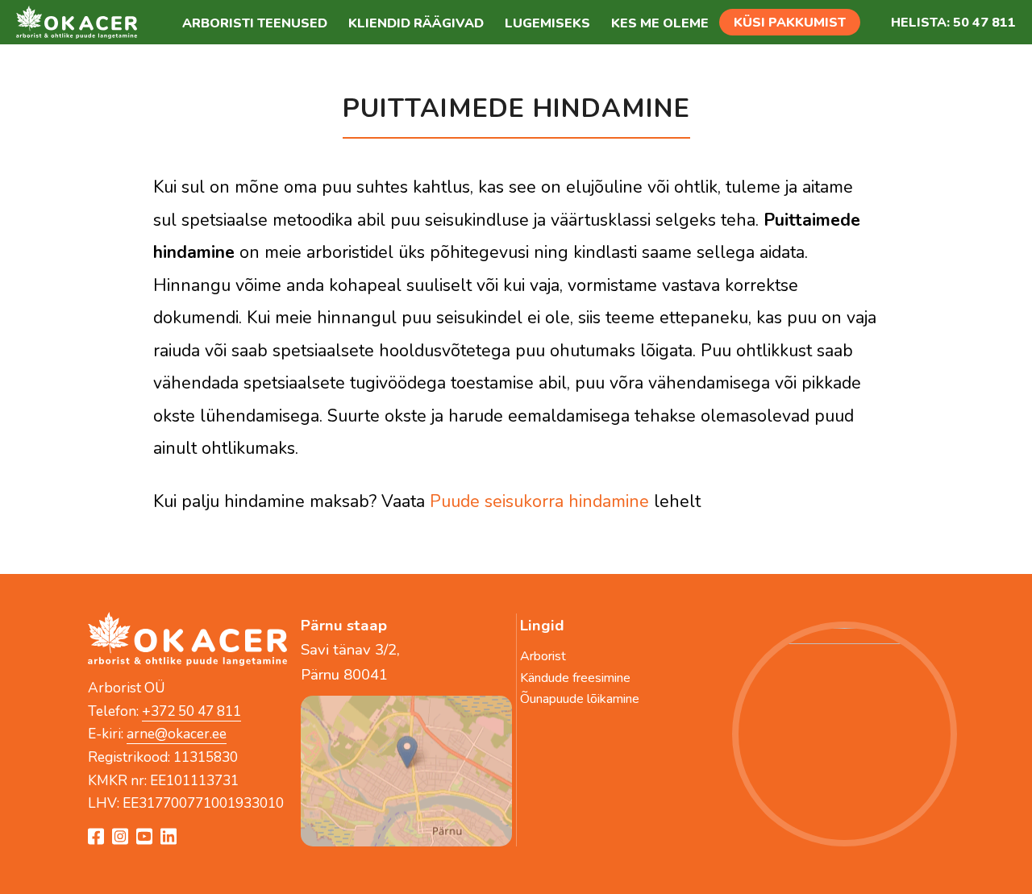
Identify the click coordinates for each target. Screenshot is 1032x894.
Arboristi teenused (254, 23)
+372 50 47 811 (191, 711)
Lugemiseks (547, 23)
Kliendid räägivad (416, 23)
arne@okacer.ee (177, 733)
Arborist (543, 656)
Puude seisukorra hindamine (539, 501)
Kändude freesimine (575, 678)
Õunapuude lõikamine (579, 699)
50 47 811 (984, 22)
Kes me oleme (660, 23)
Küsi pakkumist (790, 22)
